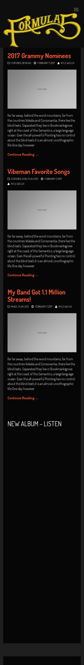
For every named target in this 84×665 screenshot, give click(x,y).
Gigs (24, 178)
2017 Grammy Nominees (39, 55)
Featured (16, 63)
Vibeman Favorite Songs (39, 171)
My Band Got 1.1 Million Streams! (36, 295)
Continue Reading (23, 154)
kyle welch (67, 63)
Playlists (33, 178)
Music (14, 306)
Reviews (26, 63)
